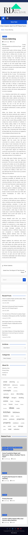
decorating (20, 394)
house (10, 404)
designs (14, 397)
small (9, 426)
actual (5, 382)
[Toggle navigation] (7, 18)
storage (20, 426)
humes (21, 404)
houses (16, 404)
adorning (12, 382)
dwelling (21, 398)
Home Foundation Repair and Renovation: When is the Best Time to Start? (13, 454)
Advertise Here (5, 368)
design (6, 397)
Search (24, 279)
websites (16, 429)
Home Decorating (18, 447)
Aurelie (13, 41)
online (12, 416)
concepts (7, 390)
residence (15, 423)
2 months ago (7, 458)
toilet (9, 429)
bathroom (6, 385)
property (7, 423)
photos (5, 419)
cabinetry (9, 387)
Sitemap (4, 374)
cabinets (15, 387)
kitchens (16, 412)
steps (14, 426)
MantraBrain (14, 533)
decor (12, 394)
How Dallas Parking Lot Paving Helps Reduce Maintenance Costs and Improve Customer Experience (13, 333)
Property (5, 447)
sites (4, 426)
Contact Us (5, 372)
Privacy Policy (5, 370)
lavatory (5, 416)
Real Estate (10, 449)
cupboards (5, 394)
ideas (11, 408)
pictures (11, 419)
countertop (15, 390)
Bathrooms (10, 447)
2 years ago (6, 480)
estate (5, 401)
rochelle (22, 423)
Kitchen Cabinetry (8, 265)
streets (4, 429)
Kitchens (5, 36)
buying (4, 387)
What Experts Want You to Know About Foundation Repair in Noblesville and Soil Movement (12, 323)
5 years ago (6, 41)
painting (17, 416)
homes (4, 404)
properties (20, 419)
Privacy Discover (7, 498)
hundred (5, 408)
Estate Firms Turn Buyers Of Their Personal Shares (13, 271)
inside (18, 408)
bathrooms (15, 385)
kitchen (6, 412)
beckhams (22, 385)
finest (11, 401)
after (18, 382)
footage (17, 401)
